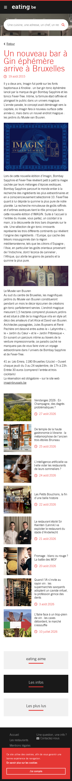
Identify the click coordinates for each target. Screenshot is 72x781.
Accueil (14, 735)
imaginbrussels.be (15, 382)
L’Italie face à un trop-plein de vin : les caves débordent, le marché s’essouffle (50, 620)
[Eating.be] (24, 7)
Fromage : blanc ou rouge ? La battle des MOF (51, 557)
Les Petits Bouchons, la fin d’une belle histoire (50, 496)
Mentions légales (20, 745)
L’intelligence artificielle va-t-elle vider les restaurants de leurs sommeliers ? (51, 465)
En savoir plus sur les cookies (21, 762)
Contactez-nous (49, 738)
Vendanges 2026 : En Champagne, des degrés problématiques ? (49, 404)
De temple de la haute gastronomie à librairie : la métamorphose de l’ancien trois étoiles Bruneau (50, 434)
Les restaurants (19, 740)
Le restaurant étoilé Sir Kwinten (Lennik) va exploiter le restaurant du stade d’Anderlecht (49, 527)
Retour (10, 44)
